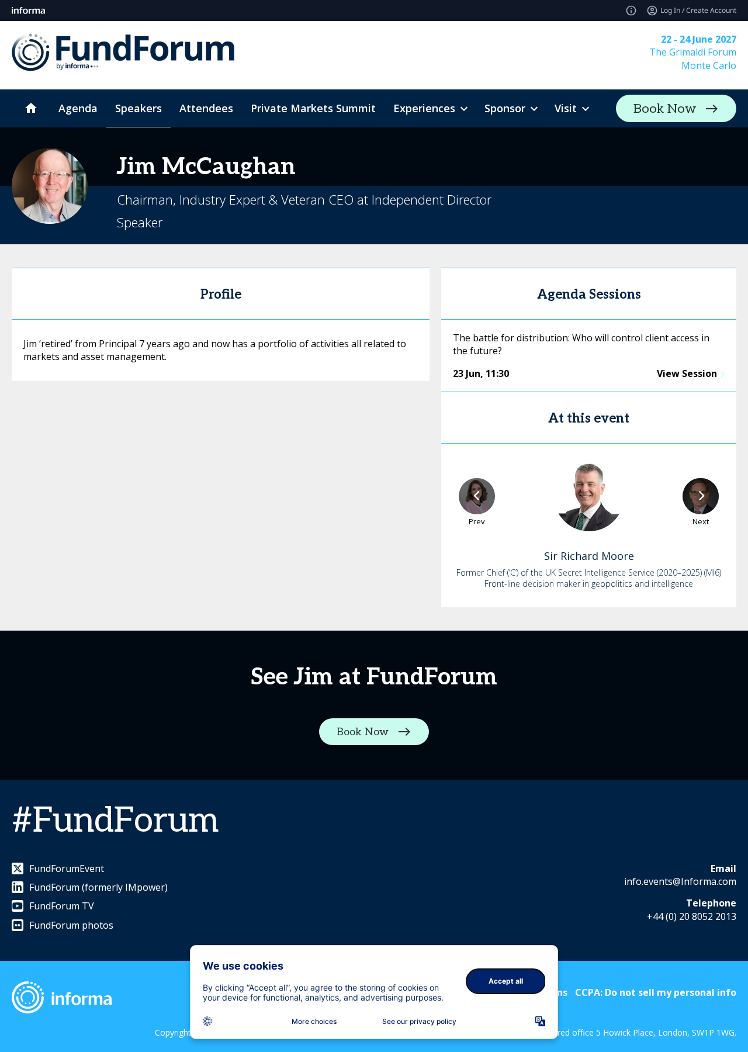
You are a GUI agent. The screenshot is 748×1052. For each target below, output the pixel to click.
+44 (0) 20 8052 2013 (691, 916)
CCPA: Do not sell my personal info (655, 992)
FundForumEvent (66, 868)
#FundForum (115, 821)
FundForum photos (71, 925)
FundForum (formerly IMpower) (98, 887)
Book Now (664, 108)
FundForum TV (61, 905)
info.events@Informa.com (680, 881)
